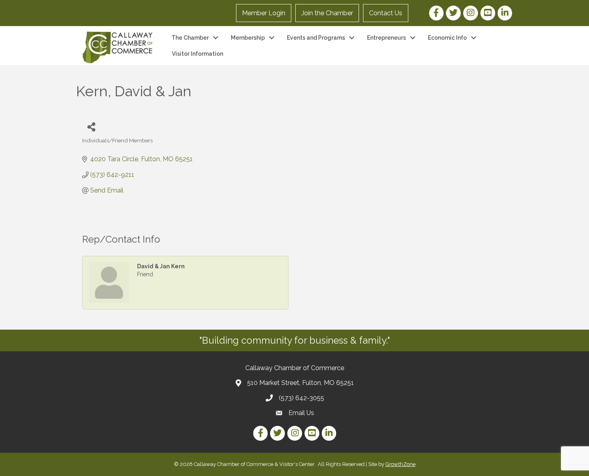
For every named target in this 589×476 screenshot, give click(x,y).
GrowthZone (400, 464)
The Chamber (190, 37)
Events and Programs (316, 37)
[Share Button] (91, 126)
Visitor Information (197, 54)
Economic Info (447, 37)
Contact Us (385, 13)
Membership (248, 37)
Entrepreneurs (386, 37)
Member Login (263, 13)
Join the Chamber (327, 13)
